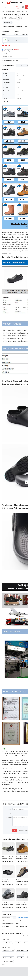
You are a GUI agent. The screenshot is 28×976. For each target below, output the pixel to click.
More (3, 964)
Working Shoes (5, 926)
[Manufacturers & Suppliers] (14, 2)
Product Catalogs (23, 917)
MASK (17, 923)
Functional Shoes (20, 11)
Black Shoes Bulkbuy (8, 961)
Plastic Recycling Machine (8, 923)
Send (15, 830)
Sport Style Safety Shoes (21, 926)
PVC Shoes (4, 921)
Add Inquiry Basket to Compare (10, 60)
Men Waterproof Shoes (8, 957)
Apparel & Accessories (10, 11)
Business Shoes (19, 921)
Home (3, 11)
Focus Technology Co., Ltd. (19, 969)
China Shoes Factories (8, 950)
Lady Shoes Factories (8, 954)
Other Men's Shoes (7, 943)
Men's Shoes (18, 943)
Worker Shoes (20, 957)
